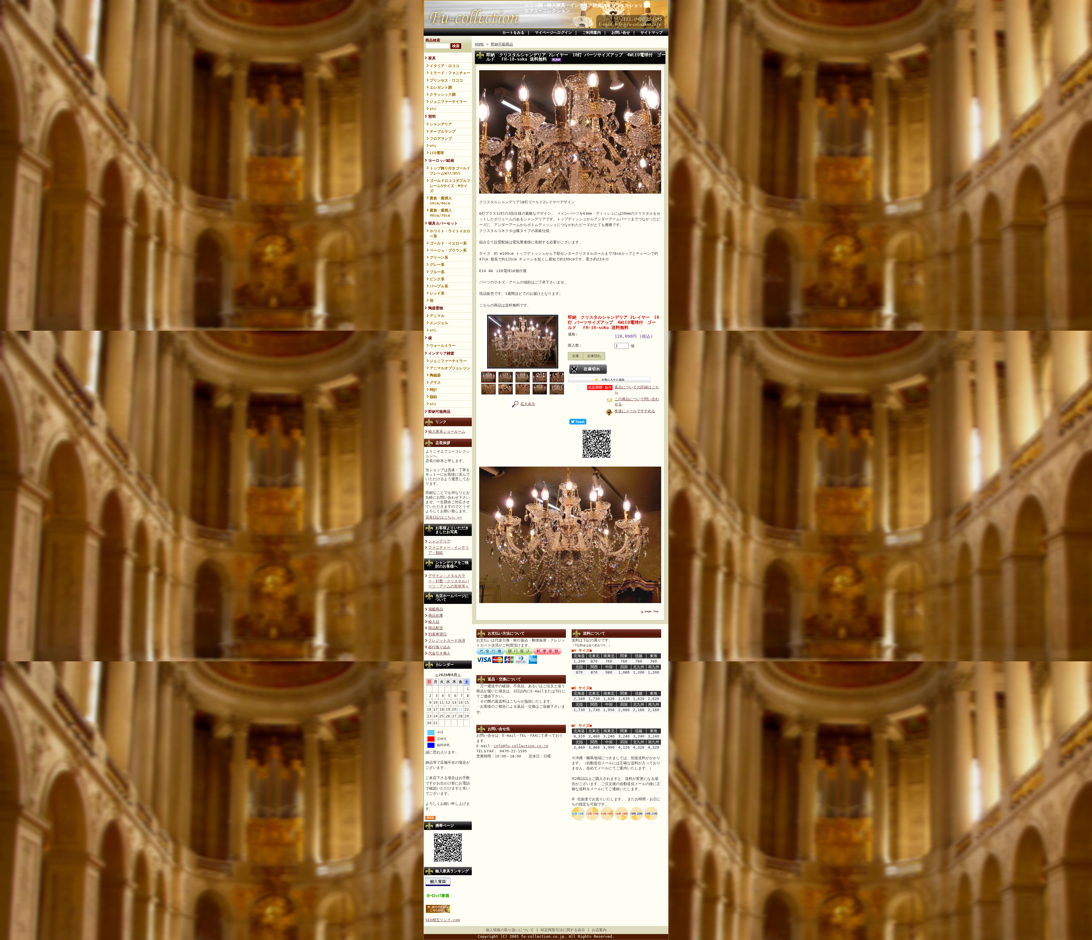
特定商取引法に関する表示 (563, 930)
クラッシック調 (443, 94)
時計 (433, 390)
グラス (435, 382)
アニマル (437, 316)
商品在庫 (435, 615)
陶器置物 (435, 308)
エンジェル (439, 323)
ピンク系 (437, 279)
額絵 (433, 397)
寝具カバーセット (443, 223)
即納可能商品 (439, 411)
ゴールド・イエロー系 (448, 243)
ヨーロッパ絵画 (441, 160)
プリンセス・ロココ (446, 80)
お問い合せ (620, 32)
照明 (432, 116)
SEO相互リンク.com (442, 920)
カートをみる (513, 32)
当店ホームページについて (452, 598)
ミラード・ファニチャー (450, 73)
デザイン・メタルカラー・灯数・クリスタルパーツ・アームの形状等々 (448, 580)
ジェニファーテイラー (448, 102)
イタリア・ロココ (444, 66)
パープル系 (439, 286)
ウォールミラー (443, 345)
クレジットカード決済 (446, 640)
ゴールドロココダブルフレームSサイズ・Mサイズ (450, 186)
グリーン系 (439, 257)
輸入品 (433, 622)
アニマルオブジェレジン (450, 368)
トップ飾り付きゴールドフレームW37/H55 (450, 170)
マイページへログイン (553, 32)
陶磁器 (435, 375)
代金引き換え (439, 653)
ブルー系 (437, 272)
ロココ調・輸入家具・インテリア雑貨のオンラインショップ (585, 5)
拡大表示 (527, 404)
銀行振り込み (439, 647)
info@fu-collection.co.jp (521, 746)
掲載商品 (435, 609)
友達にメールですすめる (635, 411)
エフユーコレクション (547, 10)
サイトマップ (651, 32)
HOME (479, 44)
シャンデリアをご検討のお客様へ (452, 564)
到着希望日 (437, 634)
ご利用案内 (591, 32)
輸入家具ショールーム (446, 431)
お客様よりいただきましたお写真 (452, 530)
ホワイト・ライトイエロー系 (450, 233)
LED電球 (437, 153)
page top (651, 611)
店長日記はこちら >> (443, 517)
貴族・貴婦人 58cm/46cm (441, 200)
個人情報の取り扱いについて (510, 930)
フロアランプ (441, 138)
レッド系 (437, 293)
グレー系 (437, 264)
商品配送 (435, 628)
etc (433, 109)
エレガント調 (441, 87)
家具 (432, 58)
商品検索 (432, 40)
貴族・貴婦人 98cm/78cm (441, 213)
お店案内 (599, 930)
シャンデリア (441, 124)
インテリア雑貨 (441, 353)
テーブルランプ (443, 131)
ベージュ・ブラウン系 (448, 250)
